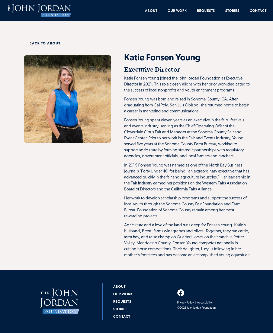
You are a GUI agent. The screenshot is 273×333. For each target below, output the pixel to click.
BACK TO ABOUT (45, 43)
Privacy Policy (185, 302)
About (151, 11)
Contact (258, 11)
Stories (232, 11)
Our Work (177, 11)
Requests (206, 11)
